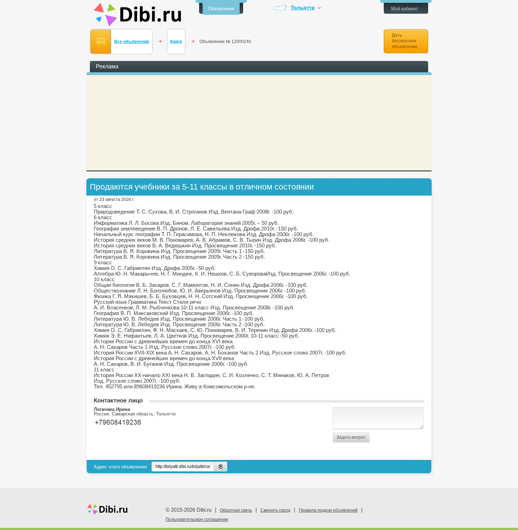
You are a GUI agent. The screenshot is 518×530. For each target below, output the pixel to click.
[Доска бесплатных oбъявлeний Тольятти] (137, 14)
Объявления (221, 8)
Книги (176, 41)
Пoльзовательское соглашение (197, 519)
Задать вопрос (351, 437)
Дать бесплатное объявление (405, 41)
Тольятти (303, 8)
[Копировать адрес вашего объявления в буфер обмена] (220, 467)
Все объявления (131, 41)
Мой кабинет (404, 8)
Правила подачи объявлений (328, 510)
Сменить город (275, 510)
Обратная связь (236, 510)
